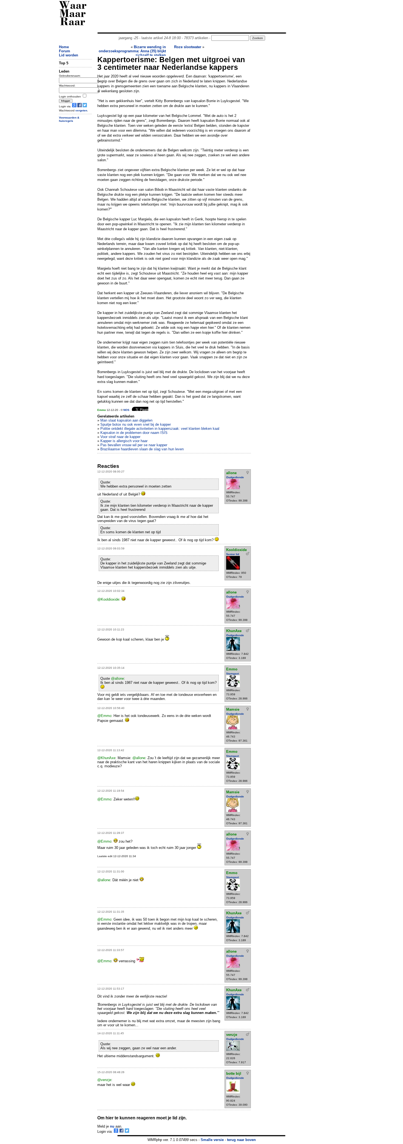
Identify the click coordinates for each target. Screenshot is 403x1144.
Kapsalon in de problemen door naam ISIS (134, 433)
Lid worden (68, 55)
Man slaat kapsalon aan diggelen (126, 420)
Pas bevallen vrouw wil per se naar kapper (133, 445)
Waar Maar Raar (73, 14)
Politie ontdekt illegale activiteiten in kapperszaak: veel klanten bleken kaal (159, 429)
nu (112, 1126)
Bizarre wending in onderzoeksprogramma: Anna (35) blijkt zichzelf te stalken (132, 51)
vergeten (81, 110)
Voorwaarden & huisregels (69, 119)
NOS (126, 409)
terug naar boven (241, 1140)
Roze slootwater (187, 47)
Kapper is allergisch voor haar (123, 441)
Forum (64, 51)
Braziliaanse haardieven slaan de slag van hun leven (142, 449)
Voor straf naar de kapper (120, 437)
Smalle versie (212, 1140)
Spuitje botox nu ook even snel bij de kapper (135, 424)
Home (64, 47)
